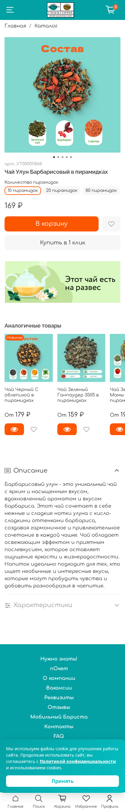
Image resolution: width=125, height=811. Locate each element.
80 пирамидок (101, 190)
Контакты (58, 726)
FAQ (59, 736)
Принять (63, 781)
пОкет (59, 668)
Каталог (46, 26)
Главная (15, 26)
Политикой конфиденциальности (78, 761)
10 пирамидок (23, 190)
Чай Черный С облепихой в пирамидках (21, 394)
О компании (59, 678)
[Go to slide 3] (62, 157)
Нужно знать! (58, 659)
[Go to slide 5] (71, 157)
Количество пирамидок (31, 182)
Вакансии (59, 688)
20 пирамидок (61, 190)
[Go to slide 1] (54, 157)
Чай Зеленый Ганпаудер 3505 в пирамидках (78, 394)
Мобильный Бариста (59, 717)
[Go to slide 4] (67, 157)
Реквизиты (59, 697)
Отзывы (59, 707)
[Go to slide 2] (58, 157)
